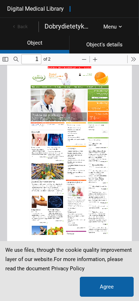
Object (34, 43)
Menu (110, 27)
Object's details (104, 44)
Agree (107, 287)
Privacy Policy (67, 268)
